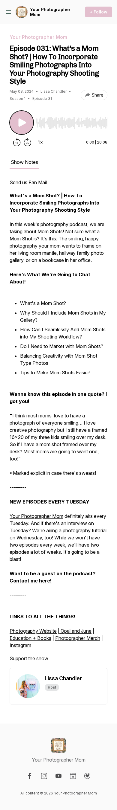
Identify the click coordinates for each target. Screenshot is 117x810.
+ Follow (98, 11)
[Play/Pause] (22, 123)
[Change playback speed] (40, 142)
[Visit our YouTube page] (59, 776)
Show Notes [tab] (24, 162)
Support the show (29, 658)
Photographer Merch (77, 638)
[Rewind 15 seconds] (17, 142)
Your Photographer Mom (50, 12)
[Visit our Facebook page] (30, 776)
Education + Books (30, 638)
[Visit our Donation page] (87, 776)
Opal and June (75, 631)
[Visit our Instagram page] (44, 776)
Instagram (20, 645)
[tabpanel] (58, 423)
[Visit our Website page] (73, 776)
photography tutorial (84, 530)
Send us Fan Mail (28, 182)
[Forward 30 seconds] (27, 142)
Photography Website (33, 631)
